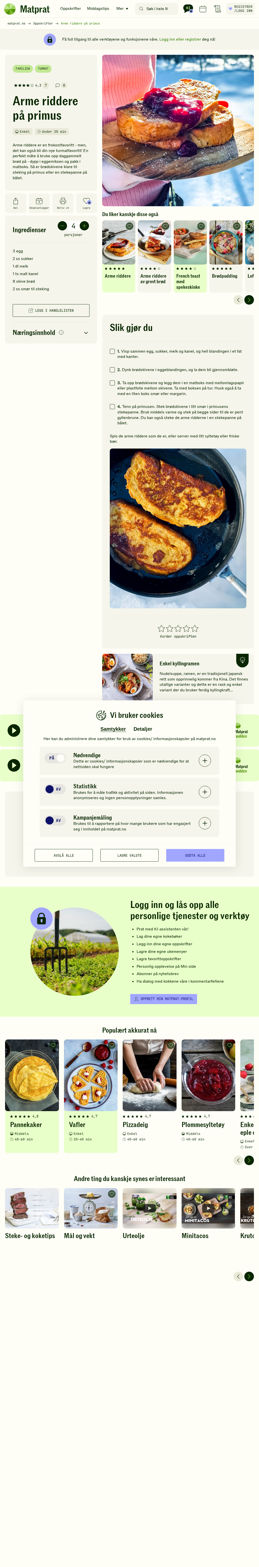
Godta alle (195, 855)
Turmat (43, 69)
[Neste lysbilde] (249, 300)
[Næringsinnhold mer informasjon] (61, 333)
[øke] (84, 225)
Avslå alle (64, 855)
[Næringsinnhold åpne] (51, 332)
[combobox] (157, 9)
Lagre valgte (129, 855)
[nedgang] (62, 225)
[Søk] (141, 9)
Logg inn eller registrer (180, 39)
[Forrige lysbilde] (238, 300)
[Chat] (188, 9)
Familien (23, 69)
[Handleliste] (217, 9)
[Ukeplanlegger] (203, 9)
